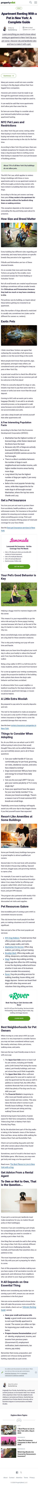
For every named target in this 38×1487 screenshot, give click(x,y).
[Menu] (36, 2)
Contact (11, 1478)
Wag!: (7, 959)
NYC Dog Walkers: (12, 938)
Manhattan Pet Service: (14, 947)
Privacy (32, 1478)
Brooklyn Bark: (11, 953)
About (5, 1478)
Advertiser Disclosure (10, 1373)
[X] (21, 1472)
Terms (26, 1478)
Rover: (7, 974)
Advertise (19, 1478)
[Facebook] (17, 1472)
